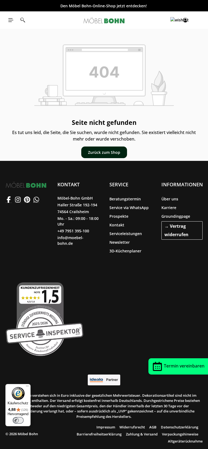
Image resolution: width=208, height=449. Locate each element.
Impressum (105, 427)
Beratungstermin (125, 198)
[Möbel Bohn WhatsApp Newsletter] (36, 199)
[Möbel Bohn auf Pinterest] (27, 199)
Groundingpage (175, 216)
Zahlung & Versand (142, 434)
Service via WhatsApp (129, 207)
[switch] (18, 420)
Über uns (169, 198)
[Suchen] (22, 20)
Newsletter (119, 242)
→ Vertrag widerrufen (176, 230)
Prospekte (118, 216)
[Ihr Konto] (185, 20)
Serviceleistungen (125, 233)
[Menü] (10, 20)
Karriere (168, 207)
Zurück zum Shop (104, 152)
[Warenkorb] (197, 20)
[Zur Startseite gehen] (104, 20)
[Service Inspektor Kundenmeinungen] (44, 318)
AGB (153, 427)
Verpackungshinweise (180, 434)
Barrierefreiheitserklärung (99, 434)
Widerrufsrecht (132, 427)
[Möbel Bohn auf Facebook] (8, 199)
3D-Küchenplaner (125, 250)
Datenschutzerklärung (179, 427)
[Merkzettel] (173, 20)
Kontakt (116, 224)
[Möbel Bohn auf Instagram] (18, 199)
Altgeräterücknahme (185, 441)
